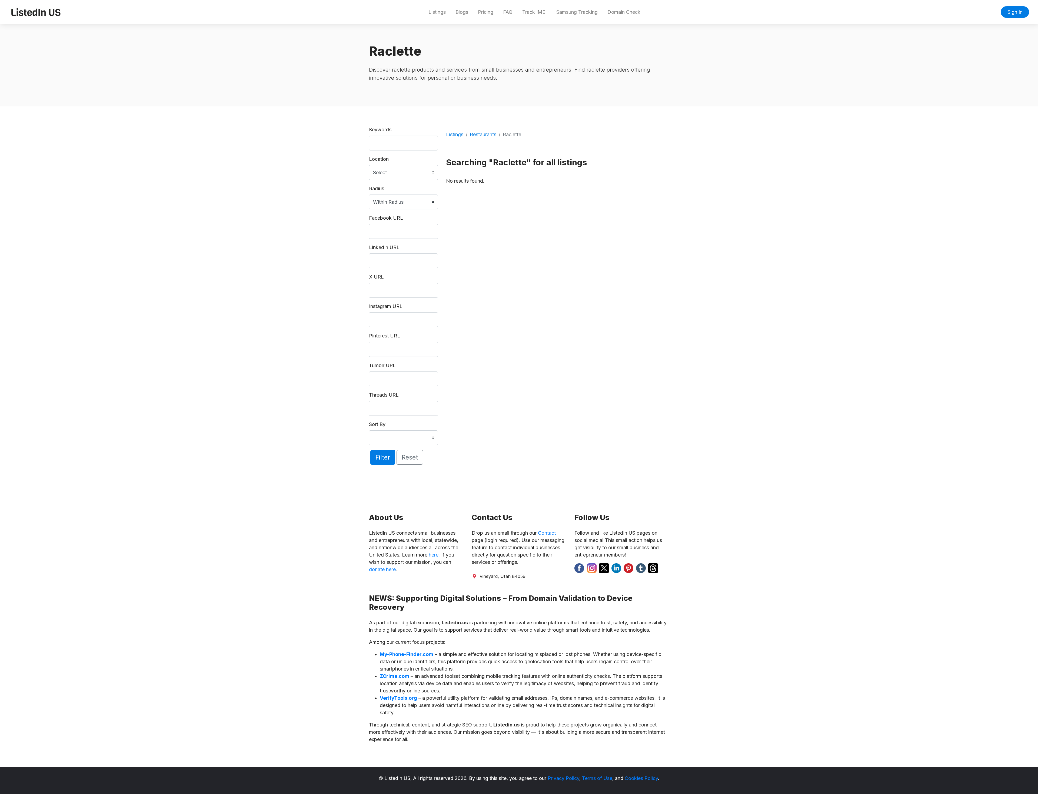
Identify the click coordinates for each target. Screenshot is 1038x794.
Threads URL (384, 395)
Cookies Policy (641, 778)
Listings (437, 12)
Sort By (377, 424)
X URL (376, 277)
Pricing (485, 12)
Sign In (1015, 12)
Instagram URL (385, 306)
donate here (382, 569)
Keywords (380, 129)
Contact (547, 533)
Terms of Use (597, 778)
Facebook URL (386, 218)
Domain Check (623, 12)
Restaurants (483, 134)
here (433, 555)
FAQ (508, 12)
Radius (376, 188)
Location (379, 159)
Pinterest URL (384, 336)
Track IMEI (534, 12)
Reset (410, 457)
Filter (382, 457)
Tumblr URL (382, 365)
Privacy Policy (563, 778)
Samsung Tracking (577, 12)
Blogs (461, 12)
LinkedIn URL (384, 247)
